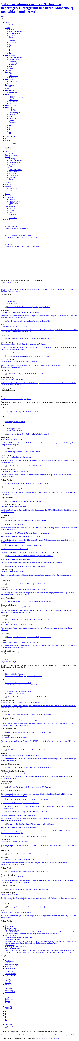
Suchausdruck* (10, 144)
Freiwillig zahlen (10, 968)
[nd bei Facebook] (9, 50)
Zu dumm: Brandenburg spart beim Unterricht (16, 912)
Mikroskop (12, 61)
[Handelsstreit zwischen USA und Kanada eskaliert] (23, 452)
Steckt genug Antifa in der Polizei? (12, 877)
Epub (11, 963)
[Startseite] (39, 8)
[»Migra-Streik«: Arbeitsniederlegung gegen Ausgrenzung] (28, 356)
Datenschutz (9, 990)
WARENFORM (41, 1038)
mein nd (7, 140)
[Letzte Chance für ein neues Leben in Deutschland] (28, 854)
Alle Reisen (13, 92)
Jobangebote (9, 981)
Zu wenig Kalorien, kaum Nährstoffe (13, 571)
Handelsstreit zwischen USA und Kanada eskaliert (17, 457)
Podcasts (12, 41)
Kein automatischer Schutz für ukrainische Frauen (17, 624)
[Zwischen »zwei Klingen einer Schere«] (23, 501)
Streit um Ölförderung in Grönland (12, 439)
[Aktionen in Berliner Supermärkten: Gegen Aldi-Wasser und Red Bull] (28, 584)
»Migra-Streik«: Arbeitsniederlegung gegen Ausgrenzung (19, 361)
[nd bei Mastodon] (9, 44)
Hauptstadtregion (14, 33)
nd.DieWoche (13, 100)
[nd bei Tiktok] (9, 52)
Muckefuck (12, 77)
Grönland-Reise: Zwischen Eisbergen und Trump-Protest (19, 642)
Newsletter (12, 42)
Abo (2, 17)
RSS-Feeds (8, 1008)
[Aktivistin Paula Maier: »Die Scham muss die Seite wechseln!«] (26, 750)
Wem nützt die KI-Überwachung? (12, 379)
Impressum (8, 988)
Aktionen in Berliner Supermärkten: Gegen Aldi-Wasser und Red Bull (23, 589)
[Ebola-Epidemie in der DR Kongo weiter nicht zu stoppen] (29, 714)
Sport (11, 37)
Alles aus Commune (15, 87)
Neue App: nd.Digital (12, 965)
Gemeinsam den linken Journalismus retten (15, 841)
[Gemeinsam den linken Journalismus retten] (28, 836)
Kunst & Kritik (14, 59)
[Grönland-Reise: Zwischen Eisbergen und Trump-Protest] (28, 637)
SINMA (56, 1038)
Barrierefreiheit (10, 992)
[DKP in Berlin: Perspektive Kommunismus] (29, 466)
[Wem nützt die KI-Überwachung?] (25, 374)
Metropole (12, 65)
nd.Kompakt (13, 74)
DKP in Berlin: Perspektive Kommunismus (15, 471)
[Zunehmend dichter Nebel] (28, 889)
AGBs (11, 103)
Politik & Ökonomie (15, 31)
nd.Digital (12, 96)
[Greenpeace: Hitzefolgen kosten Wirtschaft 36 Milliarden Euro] (27, 307)
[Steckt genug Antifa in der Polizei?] (27, 871)
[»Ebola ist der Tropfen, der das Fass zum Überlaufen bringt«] (28, 697)
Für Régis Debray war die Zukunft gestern (14, 773)
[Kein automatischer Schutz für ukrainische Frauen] (27, 619)
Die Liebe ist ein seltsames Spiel (11, 489)
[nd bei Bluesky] (10, 46)
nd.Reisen (8, 1003)
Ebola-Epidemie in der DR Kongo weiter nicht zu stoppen (20, 720)
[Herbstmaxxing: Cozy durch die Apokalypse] (28, 321)
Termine (7, 89)
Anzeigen (8, 983)
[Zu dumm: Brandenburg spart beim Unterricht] (29, 907)
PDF (6, 963)
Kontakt (7, 979)
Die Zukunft (9, 1006)
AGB (7, 994)
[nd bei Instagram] (9, 48)
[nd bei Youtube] (10, 53)
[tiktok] (9, 131)
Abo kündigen (9, 961)
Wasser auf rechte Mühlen (9, 282)
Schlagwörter (9, 999)
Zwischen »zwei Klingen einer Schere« (13, 506)
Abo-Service (13, 101)
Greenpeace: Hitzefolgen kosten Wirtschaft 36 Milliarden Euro (21, 312)
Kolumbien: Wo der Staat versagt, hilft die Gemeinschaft (19, 607)
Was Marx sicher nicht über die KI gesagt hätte (16, 399)
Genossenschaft (10, 136)
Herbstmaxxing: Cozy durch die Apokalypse (15, 326)
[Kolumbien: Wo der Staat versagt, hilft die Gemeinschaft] (29, 601)
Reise (11, 68)
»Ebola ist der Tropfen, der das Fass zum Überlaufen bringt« (20, 702)
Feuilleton (12, 35)
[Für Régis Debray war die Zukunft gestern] (28, 767)
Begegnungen (13, 63)
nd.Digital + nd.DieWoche (17, 98)
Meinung (12, 29)
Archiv (7, 997)
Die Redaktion (9, 972)
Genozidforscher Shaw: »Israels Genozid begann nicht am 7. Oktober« (24, 344)
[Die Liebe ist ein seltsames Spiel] (26, 483)
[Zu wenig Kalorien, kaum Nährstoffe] (28, 566)
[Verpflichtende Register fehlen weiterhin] (28, 732)
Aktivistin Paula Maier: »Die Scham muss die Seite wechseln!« (21, 755)
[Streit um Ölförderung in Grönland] (27, 434)
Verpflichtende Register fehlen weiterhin (14, 737)
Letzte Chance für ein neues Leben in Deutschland (17, 859)
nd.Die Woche (13, 76)
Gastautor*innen (10, 974)
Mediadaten (9, 984)
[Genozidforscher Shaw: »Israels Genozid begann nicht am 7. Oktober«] (28, 339)
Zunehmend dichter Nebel (9, 894)
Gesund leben (13, 81)
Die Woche (12, 39)
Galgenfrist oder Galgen (8, 662)
